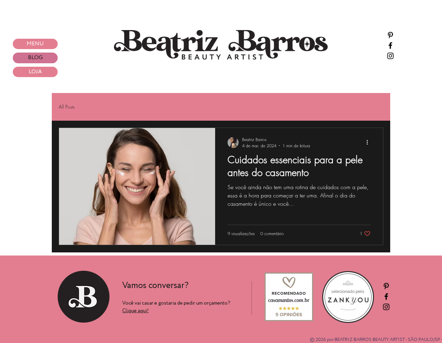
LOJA (35, 72)
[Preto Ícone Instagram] (390, 56)
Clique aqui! (135, 311)
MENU (35, 44)
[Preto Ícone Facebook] (390, 45)
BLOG (35, 58)
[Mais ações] (369, 142)
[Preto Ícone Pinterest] (390, 35)
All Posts (67, 106)
